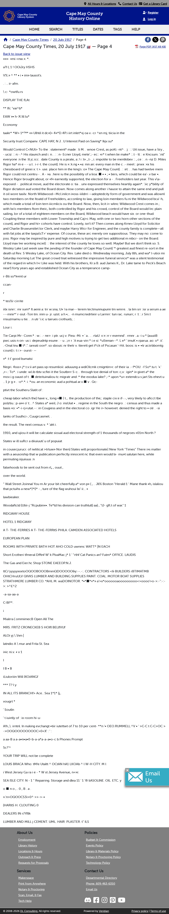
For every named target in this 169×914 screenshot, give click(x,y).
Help (136, 29)
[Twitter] (155, 40)
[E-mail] (163, 40)
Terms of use (158, 911)
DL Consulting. (29, 911)
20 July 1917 (62, 39)
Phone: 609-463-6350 (100, 883)
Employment (26, 840)
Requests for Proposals (33, 863)
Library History (27, 845)
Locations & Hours (30, 851)
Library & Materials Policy (102, 851)
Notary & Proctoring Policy (103, 857)
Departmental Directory (101, 878)
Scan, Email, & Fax (30, 895)
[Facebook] (148, 40)
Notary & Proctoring (31, 889)
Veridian (104, 911)
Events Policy (94, 845)
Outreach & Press (29, 857)
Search (55, 29)
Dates (98, 29)
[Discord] (88, 900)
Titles (77, 29)
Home (34, 29)
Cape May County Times (31, 39)
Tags (117, 29)
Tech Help (25, 901)
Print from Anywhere (32, 883)
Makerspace (26, 878)
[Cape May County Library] (5, 41)
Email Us (91, 889)
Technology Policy (98, 863)
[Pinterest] (112, 900)
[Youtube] (121, 900)
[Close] (127, 770)
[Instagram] (104, 900)
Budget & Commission (100, 840)
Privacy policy (139, 911)
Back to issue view (16, 54)
